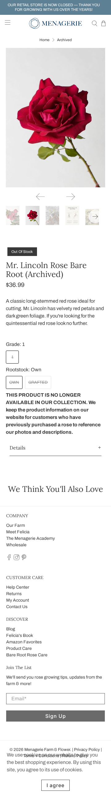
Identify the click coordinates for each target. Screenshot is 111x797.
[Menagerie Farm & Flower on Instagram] (16, 558)
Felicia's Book (19, 635)
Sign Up (55, 716)
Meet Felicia (18, 532)
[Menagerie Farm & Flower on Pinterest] (24, 558)
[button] (55, 448)
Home (44, 40)
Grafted (38, 382)
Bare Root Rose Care (26, 655)
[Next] (70, 196)
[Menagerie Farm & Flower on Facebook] (9, 558)
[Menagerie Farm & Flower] (55, 23)
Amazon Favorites (24, 642)
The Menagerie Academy (30, 538)
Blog (10, 629)
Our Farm (15, 525)
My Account (17, 600)
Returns (14, 593)
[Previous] (40, 196)
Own (14, 382)
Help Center (17, 587)
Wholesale (16, 545)
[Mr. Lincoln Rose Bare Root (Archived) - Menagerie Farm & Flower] (55, 117)
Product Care (19, 648)
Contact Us (16, 606)
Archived (64, 40)
